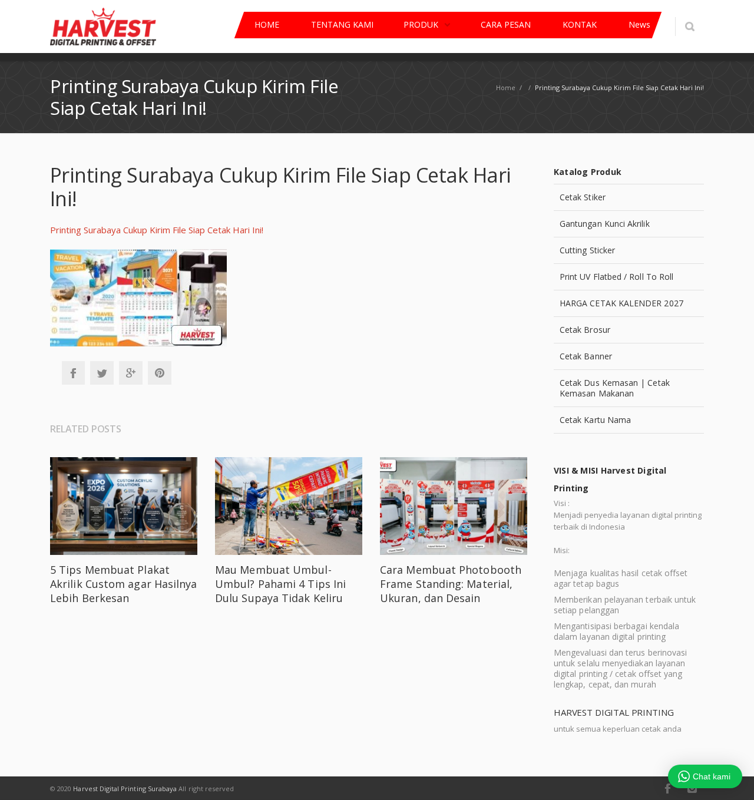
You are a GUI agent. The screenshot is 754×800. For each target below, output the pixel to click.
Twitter (102, 373)
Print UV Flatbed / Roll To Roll (616, 276)
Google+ (131, 373)
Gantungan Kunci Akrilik (605, 223)
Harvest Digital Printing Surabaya (125, 788)
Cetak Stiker (583, 197)
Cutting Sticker (587, 250)
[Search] (689, 26)
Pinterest (159, 373)
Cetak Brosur (585, 329)
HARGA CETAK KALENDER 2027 (621, 303)
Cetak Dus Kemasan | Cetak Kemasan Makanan (615, 388)
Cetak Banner (586, 356)
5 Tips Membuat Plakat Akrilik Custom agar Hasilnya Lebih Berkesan (123, 584)
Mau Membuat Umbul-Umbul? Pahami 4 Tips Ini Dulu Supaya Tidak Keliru (280, 584)
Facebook (73, 373)
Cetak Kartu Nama (595, 419)
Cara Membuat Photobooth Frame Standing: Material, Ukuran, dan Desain (450, 584)
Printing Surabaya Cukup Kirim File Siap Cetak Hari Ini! (156, 230)
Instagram (692, 788)
